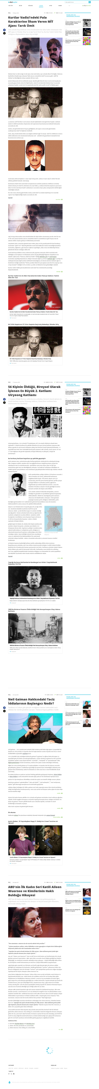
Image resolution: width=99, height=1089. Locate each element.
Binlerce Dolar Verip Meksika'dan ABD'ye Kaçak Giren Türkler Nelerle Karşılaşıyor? (73, 902)
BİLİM (20, 5)
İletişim (65, 1068)
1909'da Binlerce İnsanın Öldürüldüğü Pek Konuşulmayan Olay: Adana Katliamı (34, 645)
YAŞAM (41, 5)
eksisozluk (86, 5)
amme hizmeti (50, 815)
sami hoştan (53, 257)
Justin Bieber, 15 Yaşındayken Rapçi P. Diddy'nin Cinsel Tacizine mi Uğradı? (32, 857)
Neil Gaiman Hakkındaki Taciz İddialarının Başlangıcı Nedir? (72, 704)
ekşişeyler (14, 2)
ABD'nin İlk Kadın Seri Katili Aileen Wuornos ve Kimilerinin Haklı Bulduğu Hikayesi (73, 893)
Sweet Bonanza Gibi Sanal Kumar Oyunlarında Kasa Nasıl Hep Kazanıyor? (73, 41)
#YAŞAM (31, 1068)
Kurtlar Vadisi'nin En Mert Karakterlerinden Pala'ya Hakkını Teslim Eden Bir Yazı (34, 312)
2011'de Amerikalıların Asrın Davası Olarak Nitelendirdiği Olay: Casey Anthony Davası (73, 714)
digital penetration (13, 763)
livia (60, 1029)
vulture (16, 815)
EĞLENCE (30, 5)
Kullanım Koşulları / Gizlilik (57, 1068)
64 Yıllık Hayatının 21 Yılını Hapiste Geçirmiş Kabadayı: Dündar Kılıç (30, 359)
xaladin (59, 793)
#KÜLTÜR (11, 1068)
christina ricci (30, 1024)
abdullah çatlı (43, 257)
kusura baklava (57, 817)
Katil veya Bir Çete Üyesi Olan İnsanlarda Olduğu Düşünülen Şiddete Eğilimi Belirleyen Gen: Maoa (72, 33)
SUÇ (9, 13)
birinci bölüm (57, 775)
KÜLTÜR (11, 5)
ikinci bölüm (13, 777)
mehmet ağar (51, 259)
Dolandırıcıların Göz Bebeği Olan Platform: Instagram (72, 910)
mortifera (58, 199)
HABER (60, 5)
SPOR (50, 5)
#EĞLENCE (21, 1068)
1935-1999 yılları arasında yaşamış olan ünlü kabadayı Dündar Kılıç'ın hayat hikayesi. (31, 361)
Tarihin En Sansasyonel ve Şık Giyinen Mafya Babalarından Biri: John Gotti (73, 723)
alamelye (58, 271)
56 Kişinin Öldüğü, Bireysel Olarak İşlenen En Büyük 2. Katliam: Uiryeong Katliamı (73, 23)
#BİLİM (26, 1068)
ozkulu (59, 558)
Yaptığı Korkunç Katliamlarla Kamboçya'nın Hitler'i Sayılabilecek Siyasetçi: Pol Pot (35, 598)
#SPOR (16, 1068)
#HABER (36, 1068)
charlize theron (19, 1024)
